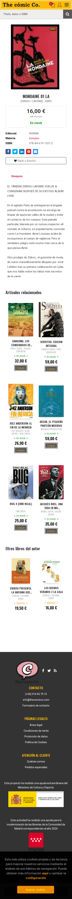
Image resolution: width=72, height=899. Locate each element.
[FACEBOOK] (43, 670)
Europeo (34, 138)
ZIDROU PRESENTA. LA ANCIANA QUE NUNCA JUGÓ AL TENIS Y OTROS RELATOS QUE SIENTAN (21, 590)
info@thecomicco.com (36, 699)
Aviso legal (36, 724)
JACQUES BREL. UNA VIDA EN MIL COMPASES (51, 505)
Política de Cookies (36, 742)
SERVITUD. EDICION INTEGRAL (51, 343)
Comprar (21, 368)
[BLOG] (55, 670)
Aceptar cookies (35, 890)
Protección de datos (36, 736)
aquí (45, 873)
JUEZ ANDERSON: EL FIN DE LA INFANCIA (21, 425)
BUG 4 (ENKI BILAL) (21, 504)
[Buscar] (67, 14)
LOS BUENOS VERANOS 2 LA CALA (51, 589)
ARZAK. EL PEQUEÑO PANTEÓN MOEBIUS (51, 423)
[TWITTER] (49, 670)
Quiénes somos (36, 761)
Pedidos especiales (36, 767)
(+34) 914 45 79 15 (36, 694)
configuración (36, 878)
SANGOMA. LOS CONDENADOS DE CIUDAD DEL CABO (20, 343)
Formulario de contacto (36, 705)
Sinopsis (17, 176)
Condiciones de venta (36, 730)
